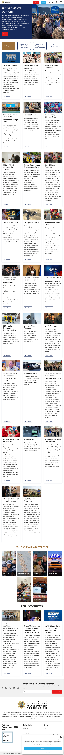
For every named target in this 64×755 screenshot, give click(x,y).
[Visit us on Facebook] (2, 688)
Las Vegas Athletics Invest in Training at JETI (10, 628)
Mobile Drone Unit (31, 373)
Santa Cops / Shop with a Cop (11, 441)
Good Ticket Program (50, 166)
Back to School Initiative (51, 66)
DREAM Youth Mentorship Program (8, 167)
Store (43, 2)
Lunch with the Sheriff (9, 379)
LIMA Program (51, 326)
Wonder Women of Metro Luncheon (11, 500)
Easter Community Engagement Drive (32, 166)
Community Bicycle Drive (50, 116)
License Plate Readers (29, 327)
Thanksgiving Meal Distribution (53, 441)
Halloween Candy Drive (52, 224)
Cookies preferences (38, 752)
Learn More (7, 96)
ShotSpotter (29, 440)
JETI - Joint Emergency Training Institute (10, 328)
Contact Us (26, 733)
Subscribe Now (57, 691)
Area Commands (31, 65)
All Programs (8, 46)
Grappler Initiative (31, 223)
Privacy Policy (47, 752)
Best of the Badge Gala (10, 121)
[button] (61, 737)
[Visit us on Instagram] (6, 688)
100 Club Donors (10, 65)
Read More (7, 673)
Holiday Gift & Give (53, 278)
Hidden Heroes (9, 283)
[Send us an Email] (18, 688)
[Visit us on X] (10, 688)
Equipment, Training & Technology (24, 46)
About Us (25, 728)
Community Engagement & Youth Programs (40, 46)
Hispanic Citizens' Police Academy (31, 279)
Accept (42, 748)
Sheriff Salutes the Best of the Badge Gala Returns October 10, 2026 (32, 629)
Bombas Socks (30, 115)
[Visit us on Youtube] (14, 688)
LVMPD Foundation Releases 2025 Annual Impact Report (53, 629)
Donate (36, 2)
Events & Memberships (55, 46)
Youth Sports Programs (29, 500)
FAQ (24, 730)
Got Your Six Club (10, 223)
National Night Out (53, 378)
